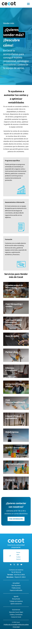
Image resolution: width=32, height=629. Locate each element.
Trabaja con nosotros (16, 601)
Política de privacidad (10, 624)
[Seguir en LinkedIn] (10, 564)
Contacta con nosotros (16, 570)
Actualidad (16, 583)
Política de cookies (23, 624)
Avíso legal (16, 627)
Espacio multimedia (16, 590)
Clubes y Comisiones (16, 614)
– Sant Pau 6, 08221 (16, 575)
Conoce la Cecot (16, 617)
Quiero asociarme (16, 604)
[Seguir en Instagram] (17, 564)
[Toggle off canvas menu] (25, 4)
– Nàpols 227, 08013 (16, 577)
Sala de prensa (16, 585)
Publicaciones (16, 588)
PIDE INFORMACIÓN (16, 519)
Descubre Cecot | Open (16, 612)
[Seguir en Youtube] (21, 564)
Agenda (16, 596)
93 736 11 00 (17, 572)
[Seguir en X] (14, 564)
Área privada (16, 599)
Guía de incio (16, 610)
